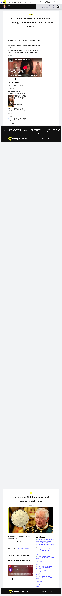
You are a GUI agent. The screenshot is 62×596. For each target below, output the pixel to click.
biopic (10, 78)
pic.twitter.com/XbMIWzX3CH (24, 548)
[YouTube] (48, 138)
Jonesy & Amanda (22, 2)
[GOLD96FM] (5, 2)
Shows (30, 2)
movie (18, 78)
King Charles (15, 578)
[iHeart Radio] (51, 138)
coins (10, 578)
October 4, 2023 (27, 551)
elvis (14, 78)
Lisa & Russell (12, 2)
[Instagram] (43, 138)
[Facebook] (40, 138)
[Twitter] (45, 138)
